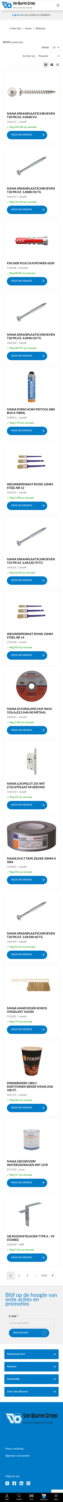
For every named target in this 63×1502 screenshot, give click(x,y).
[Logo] (31, 1418)
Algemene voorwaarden (17, 1456)
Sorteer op (29, 56)
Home (28, 28)
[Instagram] (28, 1483)
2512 (44, 1275)
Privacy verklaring (14, 1449)
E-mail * (13, 1316)
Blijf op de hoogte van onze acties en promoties (31, 1299)
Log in (15, 15)
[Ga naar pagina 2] (52, 1275)
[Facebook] (14, 1483)
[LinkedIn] (21, 1483)
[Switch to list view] (52, 65)
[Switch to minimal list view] (57, 65)
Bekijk (45, 47)
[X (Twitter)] (7, 1483)
